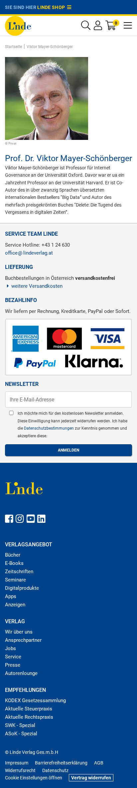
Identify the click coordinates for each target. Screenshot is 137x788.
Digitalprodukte (22, 588)
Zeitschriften (19, 572)
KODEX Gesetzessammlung (35, 700)
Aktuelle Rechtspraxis (29, 717)
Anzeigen (15, 605)
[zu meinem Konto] (98, 27)
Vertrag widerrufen (91, 777)
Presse (12, 665)
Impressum (16, 762)
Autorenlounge (21, 673)
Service (13, 657)
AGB (98, 762)
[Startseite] (18, 25)
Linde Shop (52, 7)
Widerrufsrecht (20, 770)
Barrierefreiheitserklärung (61, 762)
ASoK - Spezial (21, 734)
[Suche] (85, 27)
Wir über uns (19, 632)
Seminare (15, 580)
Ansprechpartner (23, 640)
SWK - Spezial (20, 725)
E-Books (14, 563)
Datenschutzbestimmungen (49, 428)
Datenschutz (55, 770)
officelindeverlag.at (29, 253)
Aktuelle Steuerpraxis (28, 709)
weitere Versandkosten (37, 286)
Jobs (10, 648)
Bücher (12, 555)
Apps (10, 596)
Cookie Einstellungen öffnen (33, 777)
